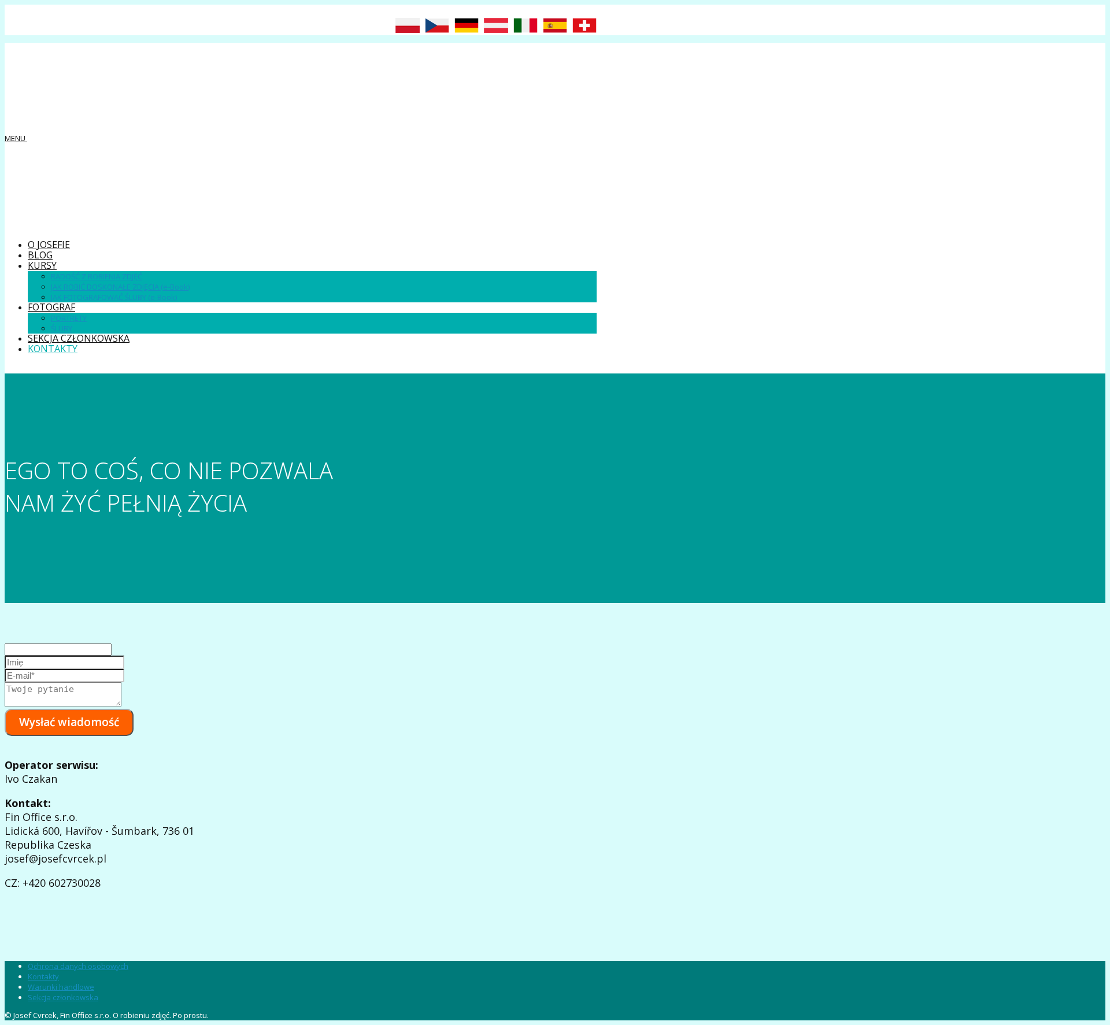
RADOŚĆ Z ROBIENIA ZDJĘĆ (96, 276)
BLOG (40, 255)
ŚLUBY (61, 328)
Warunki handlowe (61, 987)
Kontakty (43, 976)
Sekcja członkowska (63, 997)
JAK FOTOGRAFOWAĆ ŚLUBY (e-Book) (114, 297)
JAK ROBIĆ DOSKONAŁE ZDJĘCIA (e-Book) (120, 287)
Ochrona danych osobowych (78, 966)
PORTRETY (69, 318)
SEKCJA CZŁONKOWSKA (79, 338)
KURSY (42, 265)
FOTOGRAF (51, 307)
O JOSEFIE (49, 244)
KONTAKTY (52, 348)
